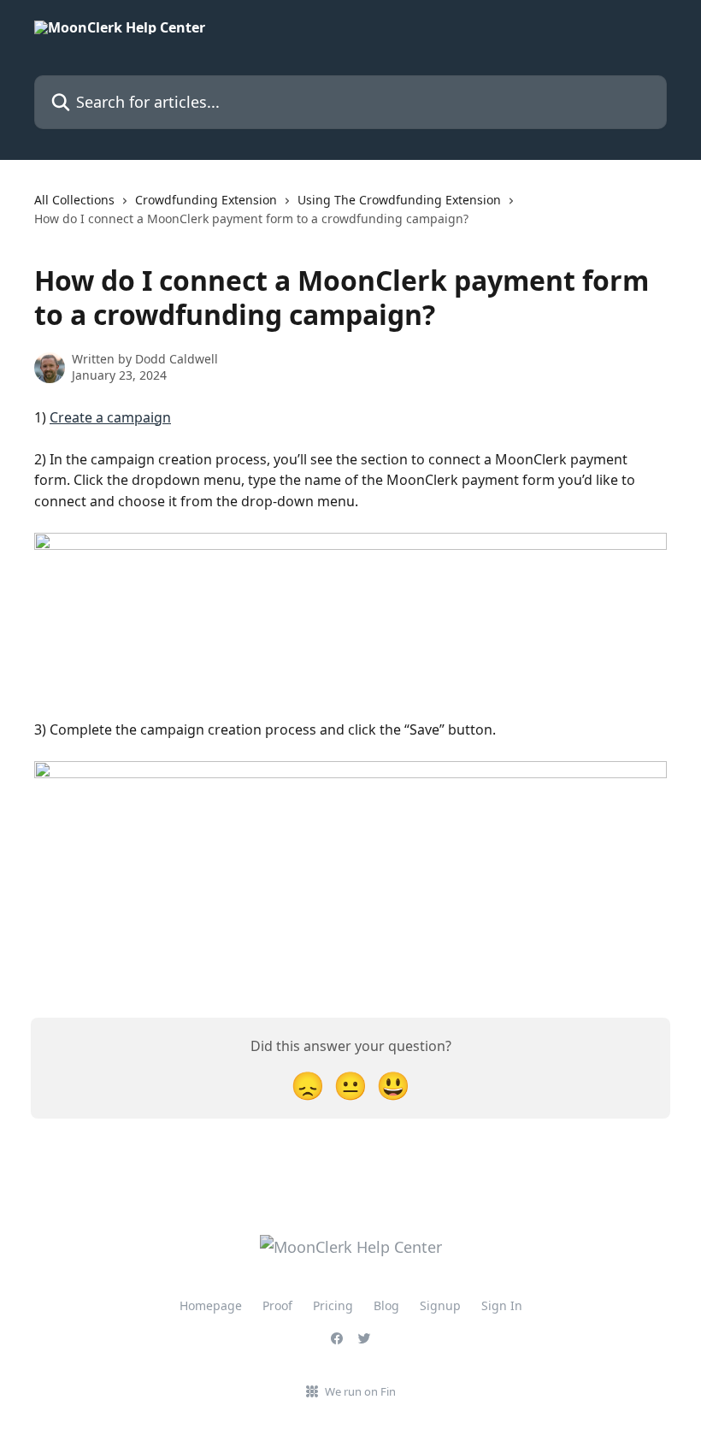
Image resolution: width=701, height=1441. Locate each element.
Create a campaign (110, 417)
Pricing (333, 1305)
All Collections (74, 200)
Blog (386, 1305)
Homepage (211, 1305)
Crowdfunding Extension (206, 200)
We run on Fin (360, 1391)
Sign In (501, 1305)
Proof (277, 1305)
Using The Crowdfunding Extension (399, 200)
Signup (440, 1305)
